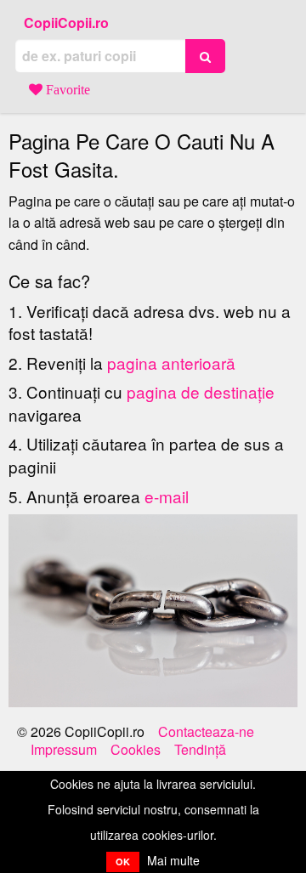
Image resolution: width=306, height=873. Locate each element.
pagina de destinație (201, 391)
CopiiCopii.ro (66, 22)
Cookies (135, 750)
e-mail (166, 496)
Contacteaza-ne (206, 732)
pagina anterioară (171, 362)
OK (123, 861)
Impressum (64, 750)
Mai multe (173, 860)
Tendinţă (200, 750)
